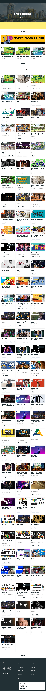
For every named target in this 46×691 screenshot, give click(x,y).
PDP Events (19, 663)
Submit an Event (20, 664)
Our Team (32, 663)
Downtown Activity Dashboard (22, 677)
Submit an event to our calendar (27, 27)
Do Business (19, 671)
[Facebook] (3, 673)
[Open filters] (43, 72)
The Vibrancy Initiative (21, 674)
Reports (18, 675)
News (18, 678)
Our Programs (33, 664)
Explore (18, 666)
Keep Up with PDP (33, 670)
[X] (5, 673)
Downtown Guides (20, 667)
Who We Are (32, 662)
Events (18, 662)
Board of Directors (34, 666)
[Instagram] (7, 673)
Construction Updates (21, 670)
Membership (33, 667)
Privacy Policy (33, 674)
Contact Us (32, 671)
